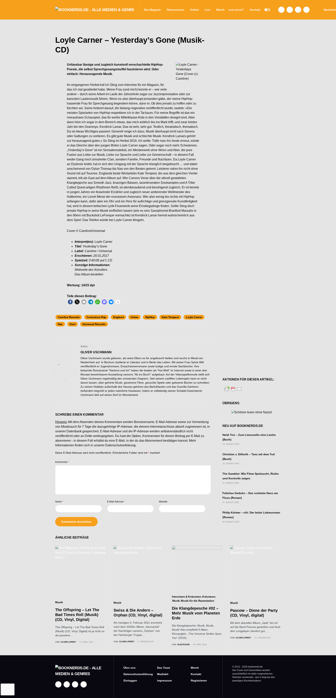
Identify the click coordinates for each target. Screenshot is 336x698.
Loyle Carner (194, 317)
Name (59, 501)
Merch (195, 667)
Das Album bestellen (89, 274)
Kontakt (196, 674)
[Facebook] (281, 10)
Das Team (163, 667)
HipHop (150, 317)
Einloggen (130, 680)
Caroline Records (69, 317)
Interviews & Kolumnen (186, 596)
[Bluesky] (306, 10)
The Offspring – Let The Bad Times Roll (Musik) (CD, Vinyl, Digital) (77, 615)
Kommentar (62, 462)
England (118, 317)
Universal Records (94, 324)
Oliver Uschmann (96, 352)
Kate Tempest (170, 317)
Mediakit (162, 674)
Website (163, 501)
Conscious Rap (96, 317)
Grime (134, 317)
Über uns (129, 667)
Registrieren (199, 680)
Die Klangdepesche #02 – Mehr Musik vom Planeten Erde (196, 613)
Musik (59, 602)
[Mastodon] (298, 10)
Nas (60, 324)
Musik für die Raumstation (197, 600)
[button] (267, 10)
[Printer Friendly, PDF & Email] (233, 388)
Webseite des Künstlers (91, 269)
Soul (72, 324)
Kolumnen (208, 596)
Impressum (164, 680)
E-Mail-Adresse (116, 501)
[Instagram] (290, 10)
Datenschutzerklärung (120, 445)
